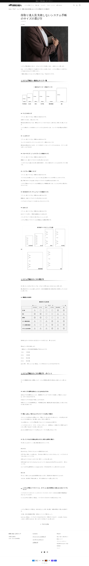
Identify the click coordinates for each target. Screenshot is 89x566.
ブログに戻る (45, 524)
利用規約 (59, 545)
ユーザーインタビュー (38, 539)
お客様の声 (35, 542)
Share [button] (23, 24)
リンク (58, 548)
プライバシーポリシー (61, 541)
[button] (74, 5)
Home (10, 9)
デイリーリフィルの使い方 (39, 536)
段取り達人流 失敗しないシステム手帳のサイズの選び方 (35, 9)
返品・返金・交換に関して (62, 536)
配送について (60, 539)
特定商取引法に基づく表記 (62, 543)
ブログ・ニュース (16, 9)
